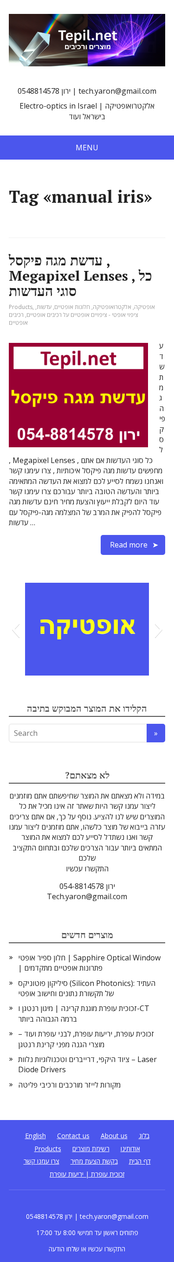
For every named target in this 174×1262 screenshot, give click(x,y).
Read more (129, 545)
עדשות (44, 307)
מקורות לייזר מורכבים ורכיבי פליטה (69, 1085)
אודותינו (130, 1148)
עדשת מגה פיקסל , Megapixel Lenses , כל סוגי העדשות (80, 275)
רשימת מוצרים (91, 1148)
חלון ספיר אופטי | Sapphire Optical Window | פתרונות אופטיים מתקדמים (89, 963)
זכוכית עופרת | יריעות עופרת (87, 1174)
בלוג (144, 1135)
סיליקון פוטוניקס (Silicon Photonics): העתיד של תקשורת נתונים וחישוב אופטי (86, 988)
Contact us (73, 1135)
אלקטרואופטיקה (112, 307)
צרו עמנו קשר (41, 1161)
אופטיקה (144, 307)
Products (20, 307)
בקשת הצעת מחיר (94, 1161)
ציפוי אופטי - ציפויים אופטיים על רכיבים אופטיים (82, 315)
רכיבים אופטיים (18, 319)
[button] (15, 629)
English (35, 1135)
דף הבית (140, 1161)
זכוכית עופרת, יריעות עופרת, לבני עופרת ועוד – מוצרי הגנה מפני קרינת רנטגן (86, 1039)
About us (114, 1135)
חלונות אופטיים (72, 307)
